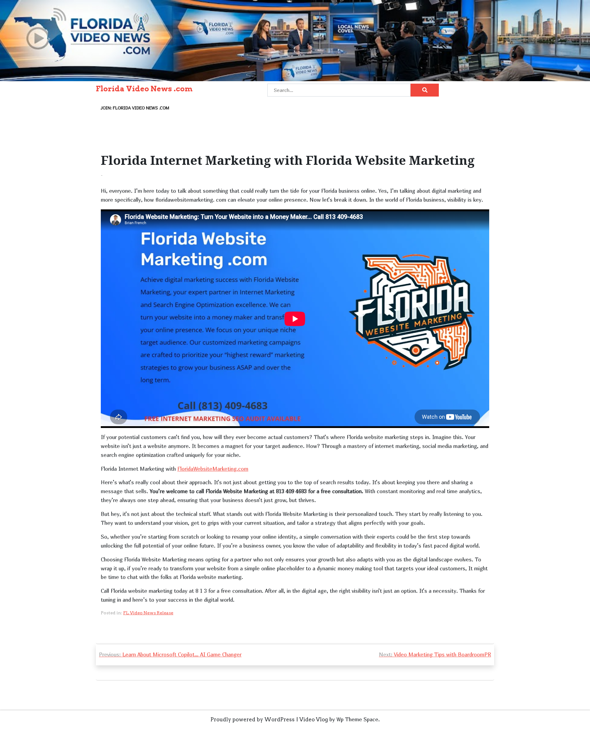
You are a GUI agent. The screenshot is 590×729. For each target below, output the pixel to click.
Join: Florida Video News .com (134, 107)
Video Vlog (313, 719)
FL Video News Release (148, 612)
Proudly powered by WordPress (252, 719)
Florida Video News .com (144, 89)
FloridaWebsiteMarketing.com (212, 469)
